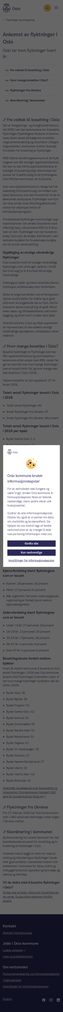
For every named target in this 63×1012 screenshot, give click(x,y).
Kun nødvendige (31, 553)
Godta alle (31, 543)
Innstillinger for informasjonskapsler (32, 561)
